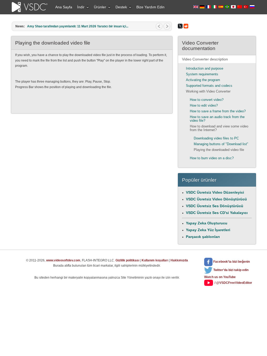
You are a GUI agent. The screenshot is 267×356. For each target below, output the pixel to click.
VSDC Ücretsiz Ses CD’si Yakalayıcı (217, 213)
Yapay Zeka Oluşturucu (206, 223)
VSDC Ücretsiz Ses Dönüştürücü (214, 206)
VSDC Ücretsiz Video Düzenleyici (215, 192)
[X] (180, 26)
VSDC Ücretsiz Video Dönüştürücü (216, 199)
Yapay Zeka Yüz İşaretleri (208, 230)
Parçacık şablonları (203, 237)
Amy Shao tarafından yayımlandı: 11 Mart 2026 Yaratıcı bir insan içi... (77, 26)
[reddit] (186, 26)
